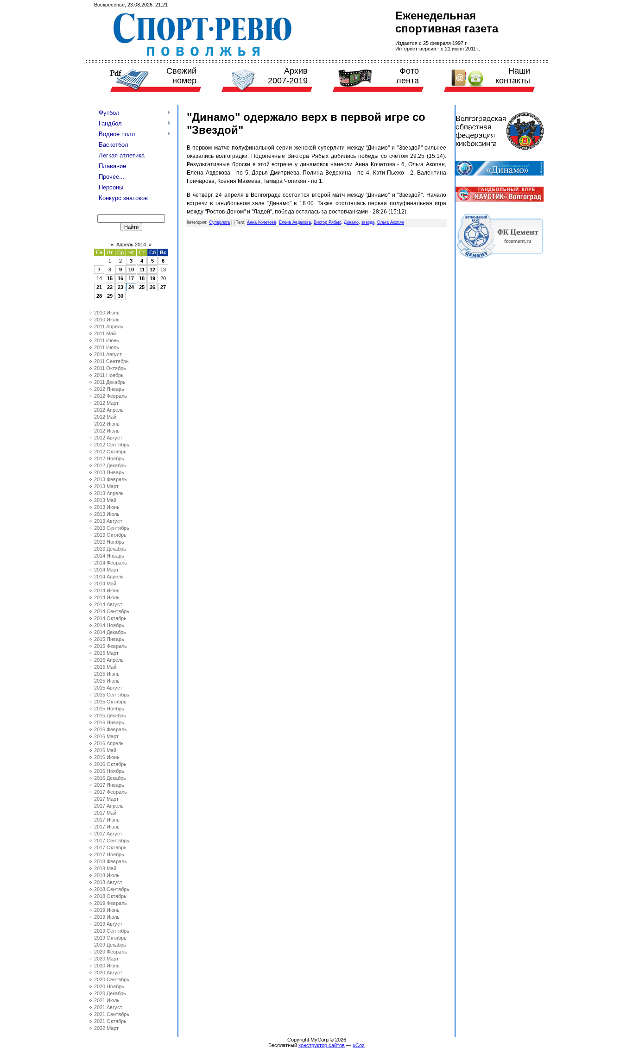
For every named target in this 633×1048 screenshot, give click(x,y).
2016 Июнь (107, 757)
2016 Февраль (110, 729)
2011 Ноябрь (109, 375)
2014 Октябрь (110, 618)
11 (142, 269)
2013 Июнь (107, 507)
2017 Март (106, 799)
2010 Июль (107, 319)
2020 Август (108, 972)
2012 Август (108, 437)
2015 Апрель (109, 660)
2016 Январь (109, 722)
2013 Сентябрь (111, 528)
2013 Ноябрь (109, 542)
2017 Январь (109, 785)
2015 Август (108, 687)
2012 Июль (107, 430)
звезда (367, 222)
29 (110, 296)
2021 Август (108, 1007)
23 (120, 287)
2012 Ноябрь (109, 458)
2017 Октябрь (110, 847)
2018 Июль (107, 875)
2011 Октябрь (110, 368)
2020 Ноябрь (109, 986)
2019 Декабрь (110, 945)
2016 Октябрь (110, 764)
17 (131, 278)
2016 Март (106, 736)
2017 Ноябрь (109, 854)
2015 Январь (109, 639)
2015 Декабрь (110, 715)
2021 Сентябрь (111, 1014)
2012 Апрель (109, 410)
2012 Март (106, 403)
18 (142, 278)
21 (99, 287)
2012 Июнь (107, 424)
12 (152, 269)
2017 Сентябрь (111, 840)
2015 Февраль (110, 646)
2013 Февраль (110, 479)
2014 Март (106, 569)
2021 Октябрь (110, 1021)
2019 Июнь (107, 910)
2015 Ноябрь (109, 708)
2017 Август (108, 833)
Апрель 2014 (131, 244)
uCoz (359, 1045)
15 (110, 278)
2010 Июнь (107, 312)
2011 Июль (106, 347)
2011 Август (108, 354)
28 (99, 296)
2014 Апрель (109, 576)
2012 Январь (109, 389)
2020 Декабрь (110, 993)
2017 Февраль (110, 792)
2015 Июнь (107, 674)
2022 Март (106, 1028)
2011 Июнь (106, 340)
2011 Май (105, 333)
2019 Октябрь (110, 938)
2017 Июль (107, 826)
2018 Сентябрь (111, 889)
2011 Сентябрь (111, 361)
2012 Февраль (110, 396)
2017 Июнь (107, 819)
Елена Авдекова (295, 222)
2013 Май (105, 500)
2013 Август (108, 521)
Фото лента (407, 75)
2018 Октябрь (110, 896)
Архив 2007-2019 (288, 75)
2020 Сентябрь (111, 979)
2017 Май (105, 813)
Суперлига (219, 222)
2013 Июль (107, 514)
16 (120, 278)
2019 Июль (107, 917)
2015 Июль (107, 681)
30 (120, 296)
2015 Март (106, 653)
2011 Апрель (108, 326)
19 (152, 278)
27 (163, 287)
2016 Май (105, 750)
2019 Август (108, 924)
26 (152, 287)
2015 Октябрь (110, 701)
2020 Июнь (107, 965)
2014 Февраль (110, 562)
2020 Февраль (110, 951)
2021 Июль (107, 1000)
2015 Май (105, 667)
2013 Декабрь (110, 549)
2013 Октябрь (110, 535)
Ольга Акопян (390, 222)
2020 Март (106, 958)
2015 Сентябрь (111, 694)
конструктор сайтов (321, 1045)
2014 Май (105, 583)
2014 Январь (109, 556)
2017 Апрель (109, 806)
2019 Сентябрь (111, 931)
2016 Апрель (109, 743)
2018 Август (108, 882)
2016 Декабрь (110, 778)
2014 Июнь (107, 590)
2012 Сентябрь (111, 444)
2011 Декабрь (110, 382)
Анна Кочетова (261, 222)
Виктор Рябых (327, 222)
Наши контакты (512, 75)
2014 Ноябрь (109, 625)
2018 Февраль (110, 861)
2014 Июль (107, 597)
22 (110, 287)
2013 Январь (109, 472)
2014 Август (108, 604)
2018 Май (105, 868)
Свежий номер (181, 75)
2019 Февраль (110, 903)
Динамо (351, 222)
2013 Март (106, 486)
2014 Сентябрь (111, 611)
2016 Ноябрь (109, 771)
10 (131, 269)
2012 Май (105, 417)
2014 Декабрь (110, 632)
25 (142, 287)
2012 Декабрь (110, 465)
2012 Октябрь (110, 451)
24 (131, 287)
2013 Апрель (109, 493)
